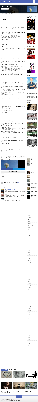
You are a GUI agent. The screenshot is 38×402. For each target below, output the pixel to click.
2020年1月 (29, 281)
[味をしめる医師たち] (28, 176)
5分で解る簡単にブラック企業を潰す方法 (31, 128)
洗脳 (28, 229)
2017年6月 (29, 341)
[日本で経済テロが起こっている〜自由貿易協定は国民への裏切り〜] (2, 199)
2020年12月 (29, 260)
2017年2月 (29, 349)
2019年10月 (29, 287)
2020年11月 (29, 262)
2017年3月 (29, 347)
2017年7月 (29, 339)
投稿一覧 (18, 182)
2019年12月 (29, 283)
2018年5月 (29, 320)
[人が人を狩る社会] (28, 180)
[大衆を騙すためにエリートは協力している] (28, 192)
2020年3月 (29, 277)
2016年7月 (29, 360)
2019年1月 (29, 304)
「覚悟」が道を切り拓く (33, 187)
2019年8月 (29, 291)
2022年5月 (29, 256)
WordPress (18, 400)
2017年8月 (29, 337)
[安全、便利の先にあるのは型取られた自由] (28, 184)
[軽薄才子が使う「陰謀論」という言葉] (2, 191)
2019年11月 (29, 285)
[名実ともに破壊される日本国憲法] (28, 160)
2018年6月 (29, 318)
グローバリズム (30, 202)
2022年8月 (29, 250)
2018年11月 (29, 308)
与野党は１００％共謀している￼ (9, 193)
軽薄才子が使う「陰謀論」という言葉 (10, 189)
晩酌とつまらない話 (30, 225)
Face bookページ (29, 153)
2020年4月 (29, 275)
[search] (36, 3)
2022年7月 (29, 252)
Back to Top (19, 396)
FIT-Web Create (12, 400)
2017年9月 (29, 335)
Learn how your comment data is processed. (15, 220)
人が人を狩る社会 (28, 391)
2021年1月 (29, 258)
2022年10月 (29, 246)
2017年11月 (29, 331)
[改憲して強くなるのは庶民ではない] (28, 197)
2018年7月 (29, 316)
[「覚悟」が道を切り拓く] (28, 188)
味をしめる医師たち (16, 391)
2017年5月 (29, 343)
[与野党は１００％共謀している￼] (2, 195)
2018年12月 (29, 306)
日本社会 (29, 223)
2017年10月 (29, 333)
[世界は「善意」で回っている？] (28, 164)
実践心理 (29, 217)
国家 (28, 213)
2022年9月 (29, 248)
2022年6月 (29, 254)
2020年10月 (29, 264)
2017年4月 (29, 345)
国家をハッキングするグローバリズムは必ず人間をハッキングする (34, 172)
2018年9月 (29, 312)
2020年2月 (29, 279)
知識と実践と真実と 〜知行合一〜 (9, 399)
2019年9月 (29, 289)
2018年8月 (29, 314)
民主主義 (29, 227)
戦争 (28, 219)
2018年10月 (29, 310)
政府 (28, 221)
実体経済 (29, 215)
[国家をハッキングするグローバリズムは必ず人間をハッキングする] (28, 172)
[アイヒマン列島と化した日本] (28, 168)
